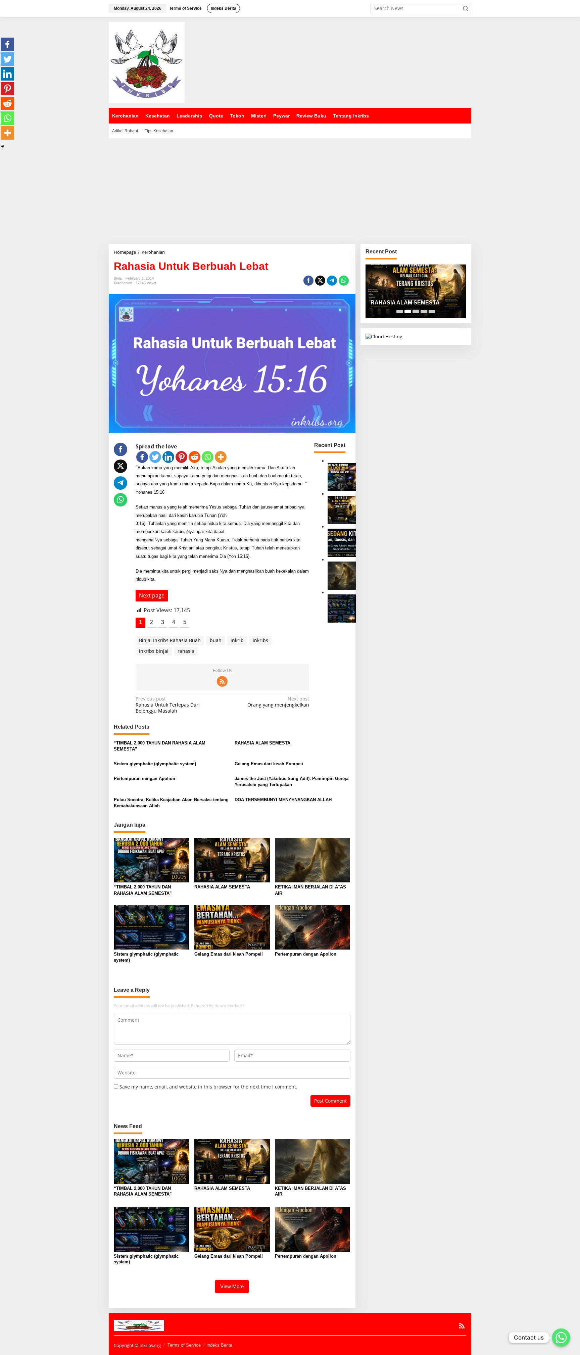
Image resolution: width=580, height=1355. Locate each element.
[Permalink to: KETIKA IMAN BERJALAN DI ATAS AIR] (342, 575)
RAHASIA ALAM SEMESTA (262, 742)
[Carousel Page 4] (424, 311)
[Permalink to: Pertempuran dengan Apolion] (312, 927)
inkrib (237, 640)
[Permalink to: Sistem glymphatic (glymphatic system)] (342, 608)
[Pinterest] (181, 457)
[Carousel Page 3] (416, 311)
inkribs (260, 640)
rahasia (186, 651)
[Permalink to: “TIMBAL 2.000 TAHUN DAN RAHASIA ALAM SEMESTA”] (342, 476)
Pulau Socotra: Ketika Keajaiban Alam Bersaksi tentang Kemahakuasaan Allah (171, 802)
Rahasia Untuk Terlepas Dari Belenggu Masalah (168, 705)
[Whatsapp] (344, 281)
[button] (465, 8)
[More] (221, 457)
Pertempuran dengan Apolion (144, 778)
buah (216, 640)
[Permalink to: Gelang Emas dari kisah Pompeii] (232, 927)
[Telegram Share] (332, 281)
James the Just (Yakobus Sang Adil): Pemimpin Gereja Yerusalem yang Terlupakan (291, 781)
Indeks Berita (219, 1345)
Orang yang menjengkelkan (278, 702)
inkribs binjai (153, 651)
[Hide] (2, 146)
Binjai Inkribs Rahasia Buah (170, 640)
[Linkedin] (168, 457)
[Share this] (308, 281)
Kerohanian (123, 283)
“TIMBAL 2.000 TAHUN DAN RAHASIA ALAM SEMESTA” (159, 746)
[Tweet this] (320, 281)
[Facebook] (142, 457)
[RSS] (222, 681)
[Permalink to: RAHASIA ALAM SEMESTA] (342, 509)
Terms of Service (184, 1345)
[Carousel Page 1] (399, 311)
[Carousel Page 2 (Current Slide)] (407, 311)
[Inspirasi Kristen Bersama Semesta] (147, 62)
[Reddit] (194, 457)
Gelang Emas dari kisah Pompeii (269, 763)
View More (232, 1286)
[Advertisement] (290, 189)
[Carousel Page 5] (432, 311)
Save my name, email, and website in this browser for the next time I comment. (208, 1086)
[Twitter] (155, 457)
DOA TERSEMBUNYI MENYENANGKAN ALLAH (283, 799)
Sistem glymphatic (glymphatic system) (155, 763)
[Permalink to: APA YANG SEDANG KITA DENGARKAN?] (342, 542)
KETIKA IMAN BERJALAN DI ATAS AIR (310, 890)
